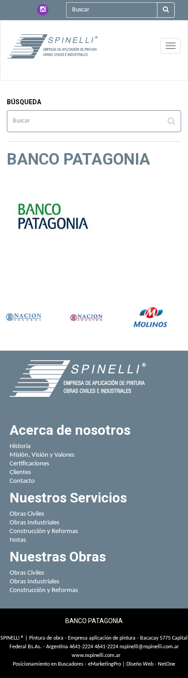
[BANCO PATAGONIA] (52, 46)
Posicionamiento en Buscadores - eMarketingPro (67, 664)
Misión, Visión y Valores (42, 455)
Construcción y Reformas (44, 531)
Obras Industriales (34, 522)
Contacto (22, 481)
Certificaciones (29, 463)
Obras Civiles (27, 514)
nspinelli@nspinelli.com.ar (149, 647)
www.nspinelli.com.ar (96, 655)
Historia (20, 446)
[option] (22, 318)
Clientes (20, 472)
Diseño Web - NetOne (150, 664)
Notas (18, 540)
